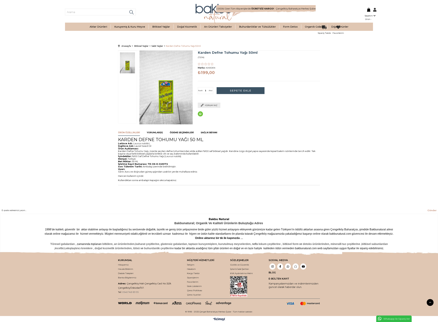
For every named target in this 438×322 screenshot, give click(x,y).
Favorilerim (192, 282)
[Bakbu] (219, 13)
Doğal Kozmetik (187, 26)
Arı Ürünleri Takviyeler (218, 26)
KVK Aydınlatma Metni (241, 273)
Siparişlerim (193, 277)
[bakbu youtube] (303, 266)
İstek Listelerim (194, 286)
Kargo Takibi (193, 273)
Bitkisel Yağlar (161, 26)
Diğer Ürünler (339, 26)
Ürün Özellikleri (129, 132)
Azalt (200, 90)
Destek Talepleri (125, 273)
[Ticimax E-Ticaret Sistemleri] (219, 319)
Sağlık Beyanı (209, 132)
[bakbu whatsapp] (288, 266)
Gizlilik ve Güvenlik (239, 264)
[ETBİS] (241, 286)
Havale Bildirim (125, 269)
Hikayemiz (123, 264)
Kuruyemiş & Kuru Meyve (129, 26)
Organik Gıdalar (314, 26)
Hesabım (191, 269)
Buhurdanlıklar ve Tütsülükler (257, 26)
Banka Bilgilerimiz (127, 277)
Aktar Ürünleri (98, 26)
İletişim (190, 264)
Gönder (432, 210)
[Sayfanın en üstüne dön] (430, 302)
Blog (272, 272)
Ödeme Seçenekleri (182, 132)
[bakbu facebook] (280, 266)
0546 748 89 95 (130, 292)
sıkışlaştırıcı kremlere (79, 248)
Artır (210, 90)
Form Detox (290, 26)
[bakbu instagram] (272, 266)
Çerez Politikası (194, 290)
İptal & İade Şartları (239, 269)
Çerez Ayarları (194, 294)
